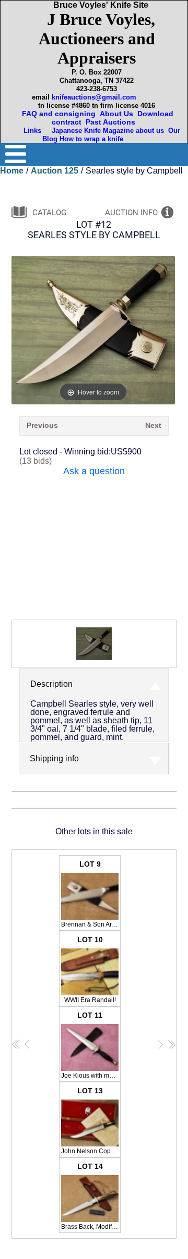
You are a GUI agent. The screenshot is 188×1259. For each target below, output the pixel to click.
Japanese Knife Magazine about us (106, 130)
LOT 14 (91, 1196)
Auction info (131, 212)
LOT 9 (91, 894)
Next (153, 425)
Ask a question (94, 471)
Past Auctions (112, 122)
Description (51, 684)
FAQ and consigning (58, 113)
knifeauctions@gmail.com (94, 97)
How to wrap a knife (93, 139)
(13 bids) (35, 460)
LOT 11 (91, 1045)
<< (16, 1044)
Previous (42, 425)
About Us (116, 113)
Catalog (49, 212)
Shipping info (54, 758)
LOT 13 (91, 1121)
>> (171, 1044)
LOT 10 (90, 969)
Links (33, 130)
